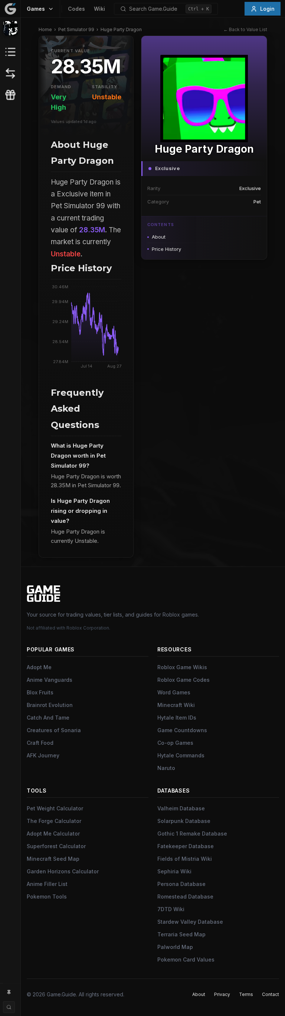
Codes (76, 9)
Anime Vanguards (49, 680)
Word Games (173, 692)
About (159, 237)
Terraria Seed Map (181, 934)
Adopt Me (39, 667)
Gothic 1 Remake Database (192, 833)
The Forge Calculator (54, 821)
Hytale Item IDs (176, 717)
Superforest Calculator (56, 846)
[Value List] (10, 51)
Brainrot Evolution (50, 705)
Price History (166, 249)
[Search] (9, 1007)
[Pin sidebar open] (9, 992)
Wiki (99, 9)
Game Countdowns (182, 730)
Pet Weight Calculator (55, 808)
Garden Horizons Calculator (63, 871)
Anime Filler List (47, 884)
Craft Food (40, 743)
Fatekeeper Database (185, 846)
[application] (86, 328)
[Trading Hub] (10, 73)
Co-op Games (175, 743)
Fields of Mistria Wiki (184, 859)
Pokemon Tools (47, 896)
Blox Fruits (40, 692)
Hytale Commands (180, 755)
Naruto (166, 768)
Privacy (222, 994)
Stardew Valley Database (190, 922)
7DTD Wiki (170, 909)
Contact (270, 994)
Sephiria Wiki (174, 871)
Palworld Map (175, 947)
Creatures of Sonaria (54, 730)
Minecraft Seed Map (53, 859)
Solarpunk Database (183, 821)
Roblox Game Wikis (182, 667)
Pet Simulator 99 (76, 29)
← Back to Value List (245, 29)
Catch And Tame (48, 717)
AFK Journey (43, 755)
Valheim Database (181, 808)
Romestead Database (185, 896)
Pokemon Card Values (185, 959)
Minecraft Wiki (176, 705)
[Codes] (10, 94)
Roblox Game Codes (183, 680)
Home (45, 29)
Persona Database (181, 884)
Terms (246, 994)
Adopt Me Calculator (53, 833)
